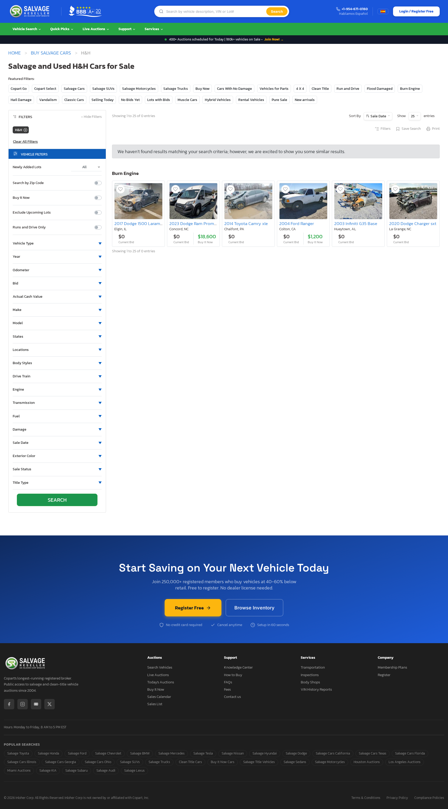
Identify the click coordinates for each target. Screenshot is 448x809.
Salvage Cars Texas (372, 753)
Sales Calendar (159, 696)
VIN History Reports (316, 689)
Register (384, 675)
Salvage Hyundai (265, 753)
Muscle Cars (187, 100)
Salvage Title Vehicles (259, 761)
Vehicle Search (25, 29)
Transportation (313, 667)
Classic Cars (74, 100)
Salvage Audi (105, 770)
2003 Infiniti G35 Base (355, 223)
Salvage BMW (140, 753)
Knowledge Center (238, 667)
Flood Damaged (380, 88)
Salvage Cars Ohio (98, 761)
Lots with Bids (158, 100)
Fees (227, 689)
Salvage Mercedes (171, 753)
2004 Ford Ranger (296, 223)
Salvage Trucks (175, 88)
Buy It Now (21, 197)
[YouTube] (36, 704)
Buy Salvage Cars (51, 53)
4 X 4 (300, 88)
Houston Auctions (367, 761)
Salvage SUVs (103, 88)
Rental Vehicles (251, 100)
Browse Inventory (254, 607)
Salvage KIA (48, 770)
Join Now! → (274, 39)
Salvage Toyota (18, 753)
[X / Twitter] (49, 704)
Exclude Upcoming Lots (32, 212)
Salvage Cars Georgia (60, 761)
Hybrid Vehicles (218, 100)
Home (14, 53)
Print (436, 128)
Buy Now (202, 88)
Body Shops (310, 682)
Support (125, 29)
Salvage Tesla (203, 753)
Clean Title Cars (190, 761)
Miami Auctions (19, 770)
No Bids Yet (130, 100)
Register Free (189, 607)
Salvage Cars (74, 88)
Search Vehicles (159, 667)
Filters (385, 128)
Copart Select (45, 88)
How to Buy (233, 675)
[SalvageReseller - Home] (30, 11)
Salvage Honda (48, 753)
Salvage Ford (77, 753)
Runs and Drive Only (29, 227)
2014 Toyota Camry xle (246, 223)
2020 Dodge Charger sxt (412, 223)
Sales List (154, 704)
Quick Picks (60, 29)
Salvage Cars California (333, 753)
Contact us (232, 696)
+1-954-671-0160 (355, 9)
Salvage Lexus (134, 770)
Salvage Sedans (295, 761)
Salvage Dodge (296, 753)
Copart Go (19, 88)
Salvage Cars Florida (410, 753)
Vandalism (48, 100)
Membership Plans (392, 667)
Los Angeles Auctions (405, 761)
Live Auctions (94, 29)
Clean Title (320, 88)
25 (413, 116)
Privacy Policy (397, 798)
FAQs (228, 682)
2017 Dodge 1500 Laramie (139, 223)
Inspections (310, 675)
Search (277, 11)
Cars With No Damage (234, 88)
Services (152, 29)
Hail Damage (21, 100)
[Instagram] (22, 704)
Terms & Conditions (365, 798)
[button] (57, 243)
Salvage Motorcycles (139, 88)
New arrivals (305, 100)
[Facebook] (9, 704)
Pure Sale (279, 100)
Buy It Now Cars (222, 761)
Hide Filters (91, 116)
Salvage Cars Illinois (21, 761)
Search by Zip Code (28, 183)
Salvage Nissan (233, 753)
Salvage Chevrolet (108, 753)
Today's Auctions (160, 682)
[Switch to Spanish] (382, 11)
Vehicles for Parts (274, 88)
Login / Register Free (416, 11)
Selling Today (103, 100)
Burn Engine (410, 88)
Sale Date (378, 116)
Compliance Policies (429, 798)
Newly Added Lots (27, 167)
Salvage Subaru (76, 770)
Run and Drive (348, 88)
